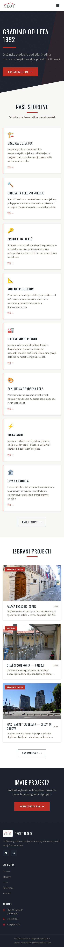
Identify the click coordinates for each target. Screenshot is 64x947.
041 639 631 (13, 919)
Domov (6, 871)
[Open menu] (57, 5)
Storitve (7, 877)
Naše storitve (30, 522)
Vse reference (30, 753)
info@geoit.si (13, 924)
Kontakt (7, 893)
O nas (6, 882)
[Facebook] (6, 853)
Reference (8, 888)
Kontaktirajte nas (18, 72)
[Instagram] (14, 853)
